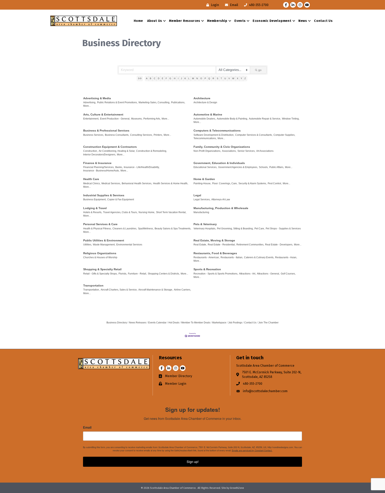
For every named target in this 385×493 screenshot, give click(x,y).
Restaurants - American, (207, 257)
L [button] (188, 78)
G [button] (170, 78)
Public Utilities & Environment (103, 240)
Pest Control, (275, 183)
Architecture (202, 98)
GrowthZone (237, 487)
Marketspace (219, 322)
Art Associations (265, 151)
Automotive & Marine (208, 114)
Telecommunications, (205, 138)
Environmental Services (129, 244)
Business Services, (93, 135)
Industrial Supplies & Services (103, 195)
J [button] (181, 78)
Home (138, 21)
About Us (154, 21)
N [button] (197, 78)
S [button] (217, 78)
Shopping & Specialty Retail (102, 269)
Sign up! (193, 461)
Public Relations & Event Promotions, (117, 102)
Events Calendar (157, 322)
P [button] (205, 78)
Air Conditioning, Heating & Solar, (117, 151)
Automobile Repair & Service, (265, 118)
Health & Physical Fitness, (97, 228)
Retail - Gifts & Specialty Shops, (100, 273)
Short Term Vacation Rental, (171, 212)
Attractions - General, (268, 273)
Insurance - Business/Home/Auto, (101, 170)
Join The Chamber (268, 322)
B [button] (150, 78)
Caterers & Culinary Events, (259, 257)
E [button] (162, 78)
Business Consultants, (117, 135)
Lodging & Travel (95, 208)
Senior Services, (246, 151)
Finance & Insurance (97, 163)
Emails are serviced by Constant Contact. (252, 450)
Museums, (136, 118)
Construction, (90, 151)
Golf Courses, (288, 273)
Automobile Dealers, (205, 118)
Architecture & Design (205, 102)
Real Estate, (200, 244)
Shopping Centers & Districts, (164, 273)
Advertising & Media (97, 98)
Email (87, 427)
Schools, (263, 167)
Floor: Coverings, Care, (224, 183)
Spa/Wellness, (146, 228)
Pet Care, (259, 228)
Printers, (158, 135)
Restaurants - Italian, (232, 257)
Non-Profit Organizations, (207, 151)
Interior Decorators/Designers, (99, 154)
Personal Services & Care (100, 224)
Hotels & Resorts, (92, 212)
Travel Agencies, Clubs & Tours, (120, 212)
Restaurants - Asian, (286, 257)
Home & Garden (204, 179)
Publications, (178, 102)
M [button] (193, 78)
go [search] (259, 70)
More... (87, 105)
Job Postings (235, 322)
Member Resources (184, 21)
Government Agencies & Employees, (238, 167)
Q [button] (209, 78)
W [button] (233, 78)
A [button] (146, 78)
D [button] (158, 78)
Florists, (123, 273)
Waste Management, (104, 244)
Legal (197, 195)
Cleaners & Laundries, (124, 228)
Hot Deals (173, 322)
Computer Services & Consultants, (254, 135)
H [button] (174, 78)
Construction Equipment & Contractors (110, 146)
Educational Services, (205, 167)
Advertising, (89, 102)
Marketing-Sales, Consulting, (154, 102)
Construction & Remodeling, (151, 151)
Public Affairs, (276, 167)
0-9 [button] (139, 78)
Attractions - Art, (247, 273)
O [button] (201, 78)
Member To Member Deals (195, 322)
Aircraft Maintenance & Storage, (155, 289)
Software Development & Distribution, (214, 135)
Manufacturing (201, 212)
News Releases (137, 322)
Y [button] (241, 78)
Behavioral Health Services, (137, 183)
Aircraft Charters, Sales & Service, (119, 289)
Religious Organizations (99, 253)
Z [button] (245, 78)
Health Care (91, 179)
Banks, (119, 167)
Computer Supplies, (284, 135)
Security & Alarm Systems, (252, 183)
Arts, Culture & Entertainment (103, 114)
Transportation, (91, 289)
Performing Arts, (152, 118)
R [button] (213, 78)
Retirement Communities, (250, 244)
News (302, 21)
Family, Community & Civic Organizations (222, 146)
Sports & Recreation (207, 269)
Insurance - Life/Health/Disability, (141, 167)
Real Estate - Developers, (279, 244)
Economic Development (272, 21)
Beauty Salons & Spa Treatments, (173, 228)
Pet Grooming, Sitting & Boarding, (235, 228)
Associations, (229, 151)
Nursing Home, (147, 212)
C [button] (154, 78)
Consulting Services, (141, 135)
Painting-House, (202, 183)
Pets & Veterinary (205, 224)
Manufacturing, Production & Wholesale (221, 208)
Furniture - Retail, (137, 273)
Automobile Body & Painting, (232, 118)
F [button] (166, 78)
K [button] (185, 78)
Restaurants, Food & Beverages (215, 253)
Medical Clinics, (91, 183)
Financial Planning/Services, (98, 167)
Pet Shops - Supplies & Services (283, 228)
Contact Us (323, 21)
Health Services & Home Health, (170, 183)
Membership (217, 21)
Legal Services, (202, 199)
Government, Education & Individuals (219, 163)
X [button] (237, 78)
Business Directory (116, 322)
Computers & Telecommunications (217, 130)
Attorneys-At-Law (220, 199)
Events (240, 21)
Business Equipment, (94, 199)
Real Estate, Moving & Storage (214, 240)
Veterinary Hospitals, (205, 228)
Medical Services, (111, 183)
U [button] (225, 78)
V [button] (229, 78)
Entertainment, (91, 118)
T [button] (221, 78)
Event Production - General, (115, 118)
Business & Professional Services (106, 130)
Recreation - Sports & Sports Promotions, (216, 273)
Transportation (93, 285)
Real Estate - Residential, (221, 244)
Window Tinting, (290, 118)
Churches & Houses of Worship (100, 257)
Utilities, (87, 244)
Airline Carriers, (182, 289)
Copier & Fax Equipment (120, 199)
